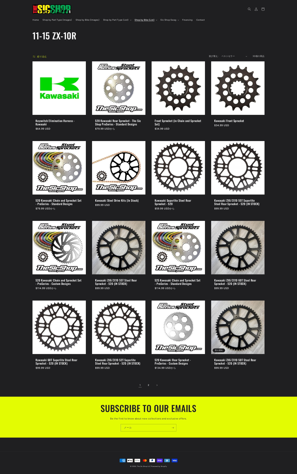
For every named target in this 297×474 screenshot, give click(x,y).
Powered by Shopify (159, 466)
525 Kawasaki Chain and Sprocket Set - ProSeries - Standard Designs (177, 282)
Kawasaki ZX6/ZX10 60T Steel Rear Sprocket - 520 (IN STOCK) (235, 282)
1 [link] (140, 385)
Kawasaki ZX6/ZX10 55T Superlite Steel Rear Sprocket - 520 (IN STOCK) (236, 202)
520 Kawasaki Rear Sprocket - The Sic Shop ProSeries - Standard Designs (118, 122)
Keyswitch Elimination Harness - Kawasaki (55, 122)
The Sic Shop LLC (144, 466)
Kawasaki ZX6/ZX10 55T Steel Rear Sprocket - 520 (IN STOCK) (116, 282)
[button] (117, 20)
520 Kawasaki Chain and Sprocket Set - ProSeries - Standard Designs (58, 202)
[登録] (172, 427)
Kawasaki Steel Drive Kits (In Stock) (117, 200)
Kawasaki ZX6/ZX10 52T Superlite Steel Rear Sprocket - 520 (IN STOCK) (117, 361)
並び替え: (213, 56)
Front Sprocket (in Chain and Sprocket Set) (178, 122)
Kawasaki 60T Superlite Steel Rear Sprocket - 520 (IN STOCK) (56, 361)
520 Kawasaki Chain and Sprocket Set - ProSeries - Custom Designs (58, 282)
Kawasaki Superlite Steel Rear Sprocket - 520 (173, 202)
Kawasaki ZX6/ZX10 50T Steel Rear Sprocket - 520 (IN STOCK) (235, 361)
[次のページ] (156, 385)
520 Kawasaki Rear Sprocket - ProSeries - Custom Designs (173, 361)
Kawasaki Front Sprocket (229, 120)
